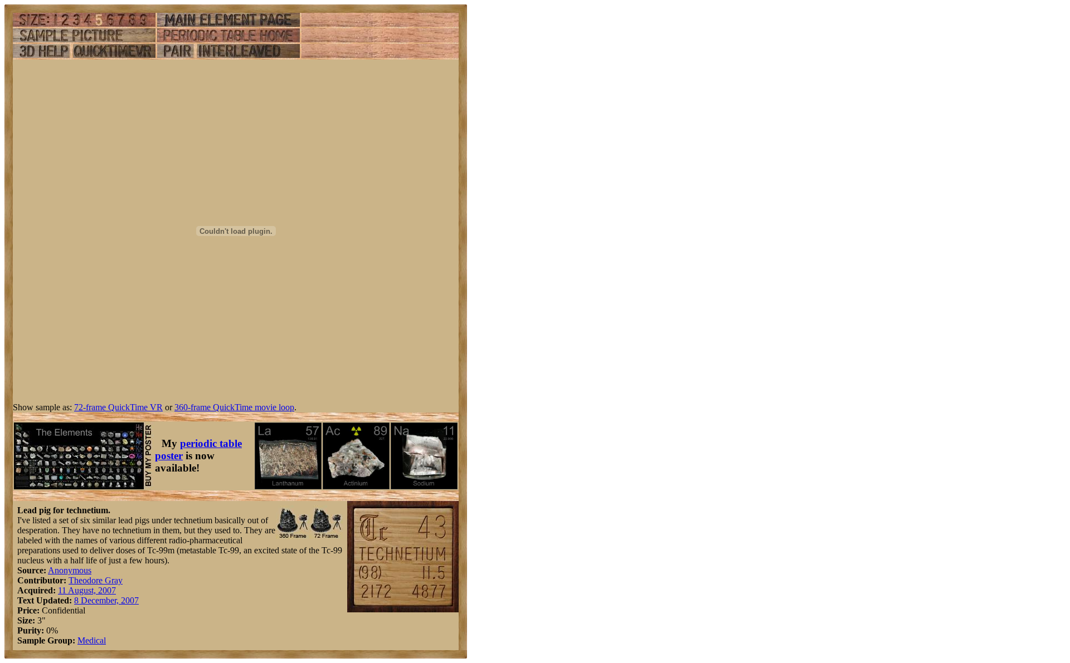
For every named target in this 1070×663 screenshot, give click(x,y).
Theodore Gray (96, 580)
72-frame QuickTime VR (118, 407)
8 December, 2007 (106, 600)
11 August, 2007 (87, 590)
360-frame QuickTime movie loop (234, 407)
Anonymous (69, 570)
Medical (91, 640)
